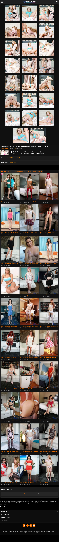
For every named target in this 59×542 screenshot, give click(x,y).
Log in (21, 493)
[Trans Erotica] (4, 152)
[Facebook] (31, 525)
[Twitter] (24, 525)
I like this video (11, 152)
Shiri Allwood (20, 158)
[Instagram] (27, 525)
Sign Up (26, 493)
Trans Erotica (4, 148)
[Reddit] (34, 525)
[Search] (57, 2)
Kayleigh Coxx (11, 158)
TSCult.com (30, 529)
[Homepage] (29, 1)
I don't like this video (15, 152)
